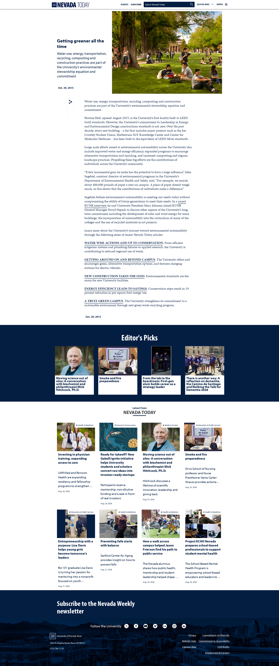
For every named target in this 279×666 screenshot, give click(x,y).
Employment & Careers (217, 653)
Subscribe (136, 4)
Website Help (189, 641)
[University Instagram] (174, 626)
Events (124, 4)
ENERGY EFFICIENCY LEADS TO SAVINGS (115, 288)
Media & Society (171, 425)
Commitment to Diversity (216, 635)
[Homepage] (70, 4)
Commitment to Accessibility (214, 641)
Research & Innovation (126, 425)
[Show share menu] (70, 102)
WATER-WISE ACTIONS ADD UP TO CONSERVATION (123, 243)
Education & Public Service (209, 425)
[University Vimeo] (155, 626)
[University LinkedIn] (184, 626)
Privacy (192, 635)
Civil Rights (223, 647)
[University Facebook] (136, 626)
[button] (205, 4)
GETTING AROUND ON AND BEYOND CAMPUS (119, 259)
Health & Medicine (85, 425)
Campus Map (189, 647)
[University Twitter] (126, 626)
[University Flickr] (165, 626)
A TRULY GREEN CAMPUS (103, 301)
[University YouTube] (145, 626)
